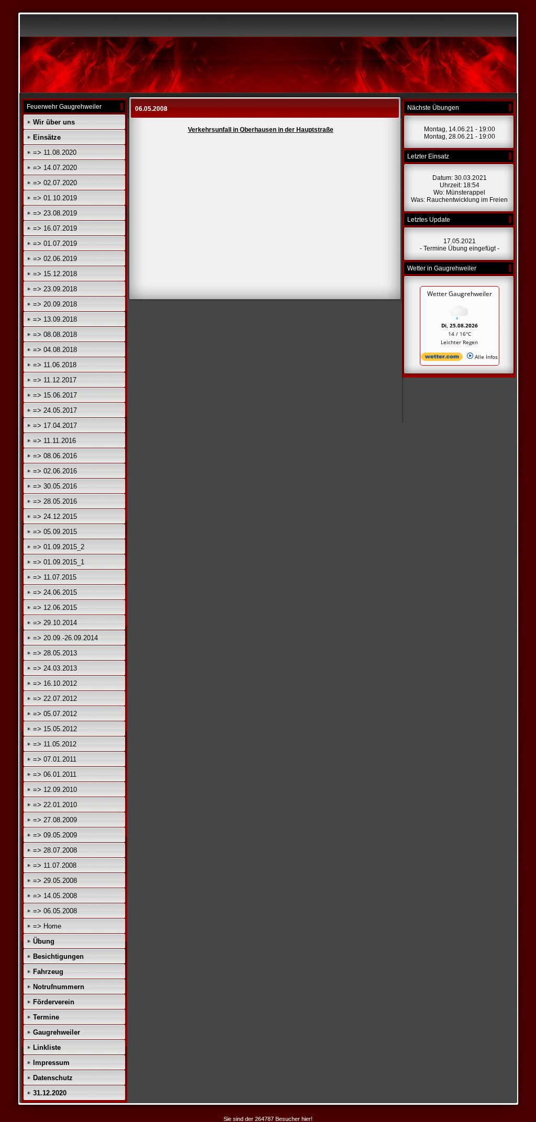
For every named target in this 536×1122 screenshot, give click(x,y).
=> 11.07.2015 (54, 577)
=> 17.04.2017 (55, 425)
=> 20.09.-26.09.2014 (65, 638)
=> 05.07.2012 (55, 714)
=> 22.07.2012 (55, 698)
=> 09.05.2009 (55, 835)
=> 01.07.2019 (55, 243)
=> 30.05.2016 (55, 486)
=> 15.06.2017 (55, 395)
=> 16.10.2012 (55, 683)
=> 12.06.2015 (55, 607)
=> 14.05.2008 (55, 896)
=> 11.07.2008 (54, 865)
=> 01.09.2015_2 (58, 547)
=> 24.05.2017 (55, 410)
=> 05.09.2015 (55, 532)
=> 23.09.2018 (55, 289)
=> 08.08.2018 (55, 334)
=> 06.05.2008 (55, 911)
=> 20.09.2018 (55, 304)
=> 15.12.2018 (55, 274)
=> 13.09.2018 (55, 319)
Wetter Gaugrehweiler (459, 293)
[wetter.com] (442, 358)
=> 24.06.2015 (55, 592)
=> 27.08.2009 (55, 820)
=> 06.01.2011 (54, 774)
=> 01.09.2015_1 (58, 562)
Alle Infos (485, 356)
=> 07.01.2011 (54, 759)
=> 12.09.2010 (55, 790)
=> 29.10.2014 (55, 623)
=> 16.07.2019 (55, 228)
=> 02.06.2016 (55, 471)
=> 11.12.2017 (54, 380)
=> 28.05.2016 (55, 501)
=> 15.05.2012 (55, 729)
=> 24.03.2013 (55, 668)
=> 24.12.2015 (55, 516)
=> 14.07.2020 (55, 168)
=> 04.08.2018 (55, 350)
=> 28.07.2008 (55, 850)
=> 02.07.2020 (55, 183)
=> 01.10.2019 (55, 198)
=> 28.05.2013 (55, 653)
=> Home (47, 926)
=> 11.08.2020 (54, 152)
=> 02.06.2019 (55, 259)
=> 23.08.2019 (55, 213)
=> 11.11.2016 (54, 441)
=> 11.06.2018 (54, 365)
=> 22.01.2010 (55, 805)
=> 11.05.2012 (54, 744)
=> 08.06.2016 (55, 456)
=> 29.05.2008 (55, 881)
